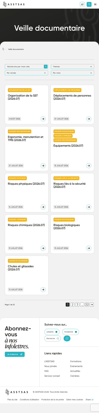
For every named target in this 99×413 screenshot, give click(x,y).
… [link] (82, 304)
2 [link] (72, 304)
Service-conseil (52, 376)
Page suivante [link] (92, 305)
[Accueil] (3, 49)
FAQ (46, 371)
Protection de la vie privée (52, 399)
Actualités (75, 371)
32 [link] (86, 304)
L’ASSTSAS (49, 361)
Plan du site (12, 399)
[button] (72, 66)
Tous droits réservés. (59, 392)
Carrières (74, 376)
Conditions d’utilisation (29, 399)
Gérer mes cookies (74, 399)
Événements (76, 366)
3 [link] (77, 304)
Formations (75, 361)
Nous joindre (50, 366)
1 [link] (67, 304)
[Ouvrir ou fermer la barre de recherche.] (89, 4)
